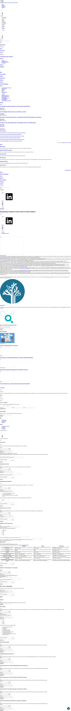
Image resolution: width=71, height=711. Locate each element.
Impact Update (3, 179)
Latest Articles (3, 74)
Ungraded (4, 530)
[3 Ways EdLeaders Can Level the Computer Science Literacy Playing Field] (35, 376)
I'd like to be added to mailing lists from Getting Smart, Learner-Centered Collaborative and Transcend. (15, 497)
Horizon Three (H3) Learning (6, 150)
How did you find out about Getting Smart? (7, 457)
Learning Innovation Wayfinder (6, 56)
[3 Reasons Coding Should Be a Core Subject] (35, 338)
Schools (1, 81)
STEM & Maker (4, 99)
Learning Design (4, 61)
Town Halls (2, 50)
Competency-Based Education (6, 87)
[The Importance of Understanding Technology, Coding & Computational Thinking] (35, 351)
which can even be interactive (25, 268)
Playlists (1, 80)
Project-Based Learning (6, 629)
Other (4, 496)
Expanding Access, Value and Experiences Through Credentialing (10, 137)
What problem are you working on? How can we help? (8, 453)
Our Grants (3, 427)
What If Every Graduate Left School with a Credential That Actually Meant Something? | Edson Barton (20, 117)
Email (1, 328)
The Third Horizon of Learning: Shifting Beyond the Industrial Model (10, 134)
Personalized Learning (5, 95)
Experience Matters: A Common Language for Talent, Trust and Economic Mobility (13, 132)
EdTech (3, 90)
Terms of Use (4, 420)
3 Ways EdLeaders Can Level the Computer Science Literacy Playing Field (15, 383)
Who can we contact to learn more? (5, 540)
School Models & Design (7, 632)
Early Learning (4, 88)
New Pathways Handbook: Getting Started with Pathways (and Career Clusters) (12, 139)
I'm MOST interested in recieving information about (8, 625)
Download (1, 521)
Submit (1, 329)
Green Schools (3, 165)
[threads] (2, 435)
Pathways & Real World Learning (8, 631)
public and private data (23, 270)
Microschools (2, 146)
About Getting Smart (4, 174)
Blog (2, 4)
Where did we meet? (3, 614)
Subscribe (1, 604)
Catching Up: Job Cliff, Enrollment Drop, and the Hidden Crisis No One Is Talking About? (18, 122)
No (3, 500)
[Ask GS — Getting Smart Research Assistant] (68, 708)
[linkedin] (2, 11)
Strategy (3, 60)
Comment (1, 407)
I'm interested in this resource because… (6, 491)
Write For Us (2, 78)
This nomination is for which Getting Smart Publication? (9, 575)
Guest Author (2, 108)
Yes (3, 499)
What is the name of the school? (5, 526)
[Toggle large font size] (1, 440)
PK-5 (4, 620)
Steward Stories (3, 153)
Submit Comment (2, 408)
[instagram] (2, 10)
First (9, 448)
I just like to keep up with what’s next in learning (10, 495)
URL (1, 577)
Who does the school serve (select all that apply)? (8, 528)
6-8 (3, 621)
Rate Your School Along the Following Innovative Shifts (9, 544)
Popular (1, 76)
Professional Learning (5, 62)
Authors (1, 177)
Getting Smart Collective (5, 426)
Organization (2, 451)
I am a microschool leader (7, 494)
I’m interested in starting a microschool (9, 493)
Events (1, 52)
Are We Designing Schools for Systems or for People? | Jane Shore (13, 111)
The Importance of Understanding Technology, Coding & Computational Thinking (16, 357)
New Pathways (3, 157)
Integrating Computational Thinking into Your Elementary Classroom (14, 369)
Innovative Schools (3, 161)
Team (1, 175)
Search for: (1, 38)
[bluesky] (2, 37)
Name (24, 407)
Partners (1, 64)
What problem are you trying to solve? (6, 474)
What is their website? (3, 527)
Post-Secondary (4, 97)
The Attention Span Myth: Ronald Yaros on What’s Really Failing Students (15, 106)
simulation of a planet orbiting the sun (47, 265)
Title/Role (2, 472)
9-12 (3, 622)
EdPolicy (3, 89)
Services (3, 7)
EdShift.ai (2, 66)
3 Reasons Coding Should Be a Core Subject (9, 345)
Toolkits (70, 142)
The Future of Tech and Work (6, 100)
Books (67, 142)
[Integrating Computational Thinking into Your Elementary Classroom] (35, 363)
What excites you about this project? (6, 579)
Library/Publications (4, 83)
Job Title (1, 452)
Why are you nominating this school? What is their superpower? (10, 537)
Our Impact (3, 428)
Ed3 (2, 91)
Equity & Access (4, 92)
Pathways (3, 94)
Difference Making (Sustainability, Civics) (9, 633)
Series (1, 48)
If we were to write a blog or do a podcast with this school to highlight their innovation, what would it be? (16, 539)
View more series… (68, 170)
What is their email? (3, 541)
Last (9, 449)
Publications (4, 6)
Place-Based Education (5, 96)
